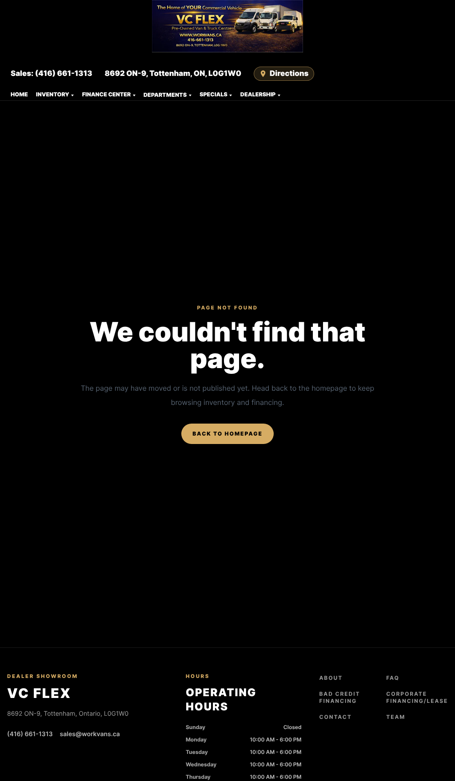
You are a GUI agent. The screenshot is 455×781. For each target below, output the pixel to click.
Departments (165, 94)
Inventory (52, 94)
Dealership (258, 94)
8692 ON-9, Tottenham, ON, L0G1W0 (172, 73)
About (331, 677)
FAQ (392, 677)
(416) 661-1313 (30, 734)
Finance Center (106, 94)
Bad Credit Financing (339, 697)
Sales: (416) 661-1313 (51, 73)
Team (395, 717)
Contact (335, 717)
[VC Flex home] (227, 26)
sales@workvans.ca (90, 734)
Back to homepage (227, 433)
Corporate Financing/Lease (417, 697)
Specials (214, 94)
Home (19, 94)
